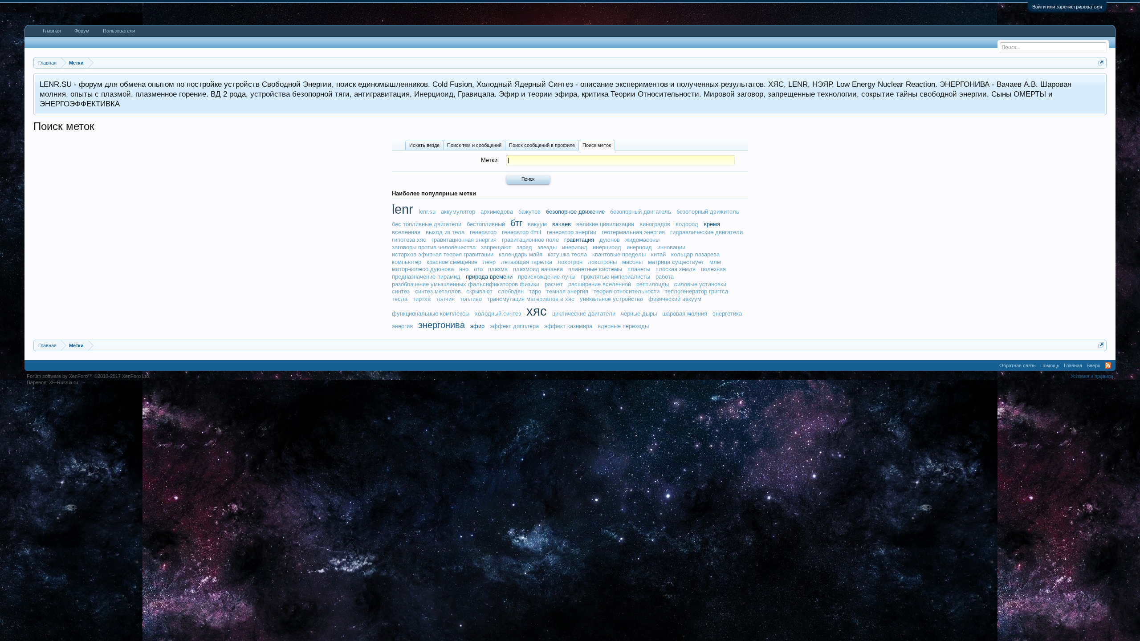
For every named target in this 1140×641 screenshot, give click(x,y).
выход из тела (445, 232)
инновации (671, 247)
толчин (445, 299)
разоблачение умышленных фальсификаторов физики (465, 284)
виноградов (654, 224)
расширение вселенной (599, 284)
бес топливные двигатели (426, 224)
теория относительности (627, 291)
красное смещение (452, 262)
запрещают (496, 247)
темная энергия (567, 291)
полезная (713, 269)
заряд (524, 247)
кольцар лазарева (695, 254)
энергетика (727, 313)
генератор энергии (571, 232)
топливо (471, 299)
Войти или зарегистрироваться (1067, 6)
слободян (511, 291)
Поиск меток (596, 145)
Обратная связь (1017, 365)
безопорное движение (575, 211)
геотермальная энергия (633, 232)
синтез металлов (438, 291)
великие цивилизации (605, 224)
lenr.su (427, 211)
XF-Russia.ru (63, 382)
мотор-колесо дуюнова (423, 269)
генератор (483, 232)
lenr (402, 209)
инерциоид (607, 247)
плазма (498, 269)
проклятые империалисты (615, 276)
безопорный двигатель (640, 211)
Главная (52, 30)
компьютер (406, 262)
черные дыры (639, 313)
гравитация (579, 239)
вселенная (406, 232)
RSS (1108, 365)
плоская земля (676, 269)
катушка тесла (567, 254)
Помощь (1049, 365)
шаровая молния (684, 313)
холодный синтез (498, 313)
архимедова (496, 211)
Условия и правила (1092, 376)
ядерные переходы (623, 326)
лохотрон (570, 262)
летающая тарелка (526, 262)
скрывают (479, 291)
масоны (632, 262)
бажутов (529, 211)
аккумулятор (458, 211)
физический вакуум (674, 299)
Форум (82, 30)
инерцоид (639, 247)
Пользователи (119, 30)
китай (658, 254)
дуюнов (609, 239)
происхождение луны (546, 276)
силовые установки (700, 284)
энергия (402, 326)
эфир (477, 326)
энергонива (441, 325)
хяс (536, 311)
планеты (638, 269)
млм (715, 262)
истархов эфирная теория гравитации (442, 254)
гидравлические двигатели (706, 232)
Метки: (490, 160)
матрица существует (676, 262)
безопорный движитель (707, 211)
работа (665, 276)
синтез (401, 291)
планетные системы (595, 269)
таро (535, 291)
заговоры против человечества (434, 247)
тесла (399, 299)
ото (478, 269)
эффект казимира (568, 326)
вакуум (537, 224)
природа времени (489, 276)
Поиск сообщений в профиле (542, 145)
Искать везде (424, 145)
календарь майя (520, 254)
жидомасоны (642, 239)
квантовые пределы (619, 254)
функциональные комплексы (430, 313)
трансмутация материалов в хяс (530, 299)
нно (463, 269)
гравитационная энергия (464, 239)
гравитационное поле (530, 239)
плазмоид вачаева (538, 269)
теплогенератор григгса (696, 291)
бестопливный (486, 224)
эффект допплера (514, 326)
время (712, 224)
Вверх (1093, 365)
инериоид (574, 247)
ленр (489, 262)
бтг (516, 223)
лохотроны (602, 262)
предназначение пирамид (426, 276)
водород (687, 224)
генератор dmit (522, 232)
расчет (554, 284)
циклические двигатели (583, 313)
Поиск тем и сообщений (474, 145)
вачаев (561, 224)
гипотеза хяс (409, 239)
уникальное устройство (611, 299)
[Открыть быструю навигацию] (1101, 62)
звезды (547, 247)
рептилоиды (652, 284)
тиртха (422, 299)
